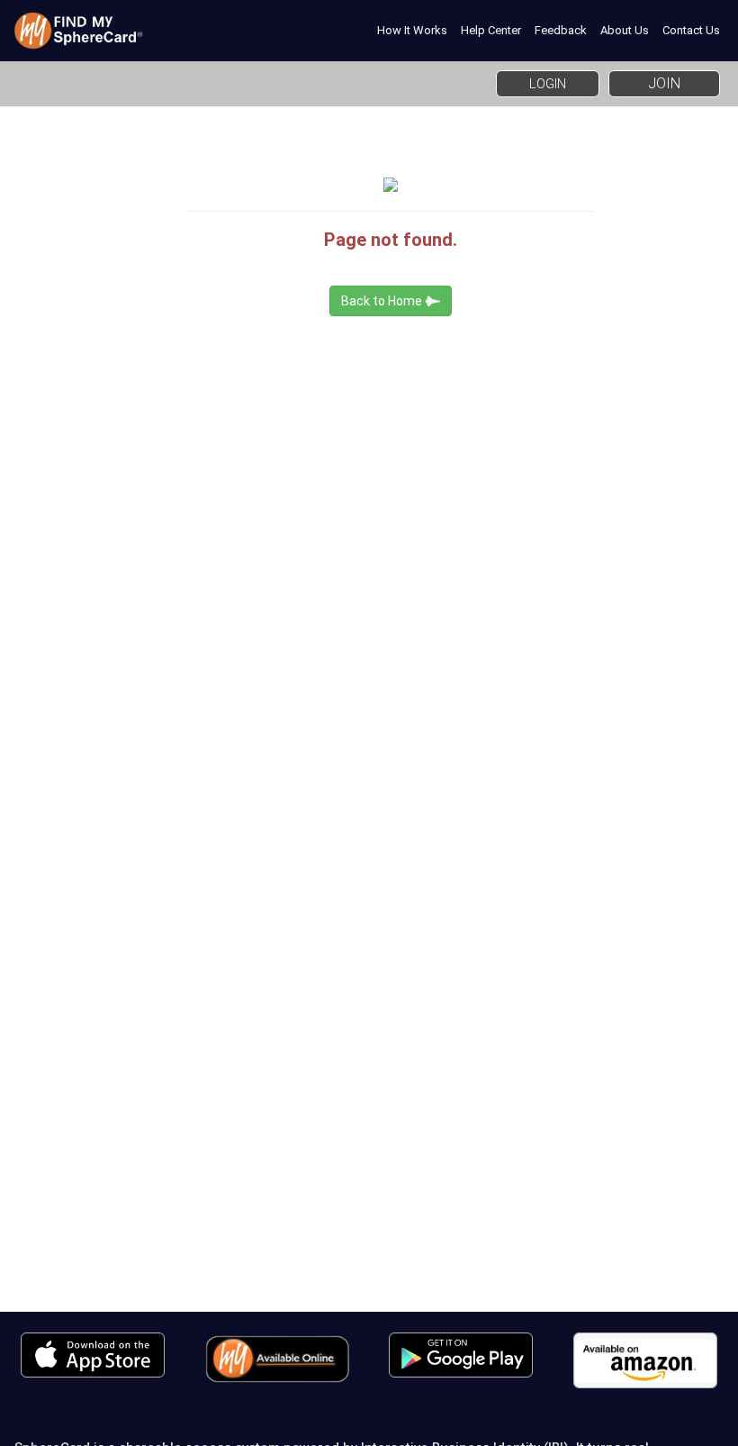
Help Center (491, 30)
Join (664, 83)
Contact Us (691, 30)
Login (547, 84)
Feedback (561, 30)
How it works (412, 30)
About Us (624, 30)
